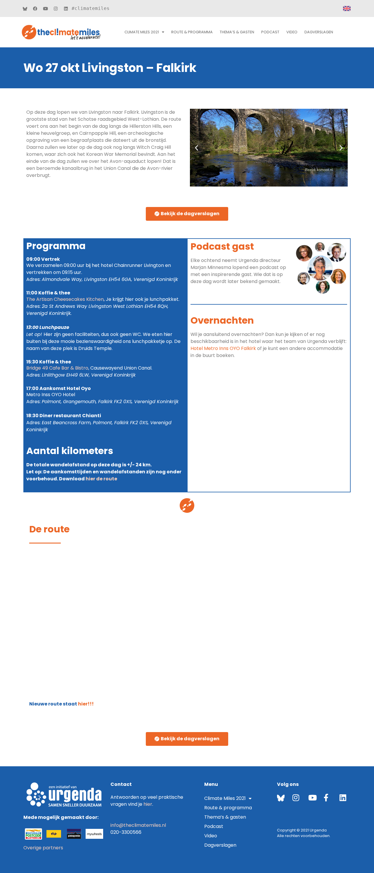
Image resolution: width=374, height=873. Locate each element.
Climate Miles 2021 (141, 32)
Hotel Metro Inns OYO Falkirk (223, 348)
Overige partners (43, 847)
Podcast (270, 32)
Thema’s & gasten (237, 32)
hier (147, 804)
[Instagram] (55, 8)
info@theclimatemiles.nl (138, 825)
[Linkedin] (65, 8)
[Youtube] (45, 8)
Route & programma (228, 807)
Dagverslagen (318, 32)
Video (291, 32)
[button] (196, 147)
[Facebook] (35, 8)
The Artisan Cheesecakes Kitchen (65, 299)
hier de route (101, 478)
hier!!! (85, 704)
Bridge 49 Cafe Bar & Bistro (57, 368)
